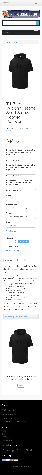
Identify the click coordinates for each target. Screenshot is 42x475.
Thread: (9, 213)
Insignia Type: (12, 204)
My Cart (4, 436)
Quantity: (10, 238)
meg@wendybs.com (11, 414)
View (21, 386)
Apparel (14, 42)
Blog (3, 434)
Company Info (7, 441)
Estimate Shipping (12, 251)
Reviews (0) (21, 260)
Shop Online (6, 438)
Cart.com (27, 474)
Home (7, 42)
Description (9, 260)
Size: (8, 222)
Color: (8, 195)
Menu (6, 3)
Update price (11, 231)
